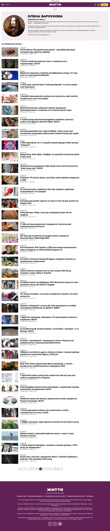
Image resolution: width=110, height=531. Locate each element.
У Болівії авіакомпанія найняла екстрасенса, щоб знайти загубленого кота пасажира (49, 97)
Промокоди (89, 496)
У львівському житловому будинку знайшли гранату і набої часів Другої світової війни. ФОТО (47, 120)
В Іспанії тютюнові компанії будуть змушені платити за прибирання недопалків (48, 260)
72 (50, 469)
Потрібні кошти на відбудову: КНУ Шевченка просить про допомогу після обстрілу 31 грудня (49, 283)
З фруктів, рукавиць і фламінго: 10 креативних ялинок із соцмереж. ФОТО (48, 318)
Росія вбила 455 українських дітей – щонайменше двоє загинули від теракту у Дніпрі (47, 50)
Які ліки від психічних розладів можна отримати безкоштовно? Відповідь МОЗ (44, 237)
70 (43, 469)
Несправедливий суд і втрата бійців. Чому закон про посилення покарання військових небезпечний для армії (49, 132)
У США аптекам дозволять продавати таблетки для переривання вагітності (45, 225)
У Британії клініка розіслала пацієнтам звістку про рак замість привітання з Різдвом (47, 376)
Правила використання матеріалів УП (55, 496)
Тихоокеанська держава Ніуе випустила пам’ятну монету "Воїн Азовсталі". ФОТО (49, 167)
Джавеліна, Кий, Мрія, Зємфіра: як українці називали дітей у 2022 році (49, 155)
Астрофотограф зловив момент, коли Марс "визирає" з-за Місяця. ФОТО (49, 330)
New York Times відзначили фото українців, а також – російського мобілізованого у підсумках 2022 (47, 364)
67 (34, 469)
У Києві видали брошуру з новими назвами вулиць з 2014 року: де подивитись (48, 446)
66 (30, 469)
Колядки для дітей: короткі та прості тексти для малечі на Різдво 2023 (49, 202)
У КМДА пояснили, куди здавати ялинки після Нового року (49, 422)
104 (55, 469)
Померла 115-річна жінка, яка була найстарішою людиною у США (49, 178)
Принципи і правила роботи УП (76, 496)
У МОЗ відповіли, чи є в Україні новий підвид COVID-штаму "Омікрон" (49, 143)
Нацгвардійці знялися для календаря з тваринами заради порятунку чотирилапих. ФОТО (49, 388)
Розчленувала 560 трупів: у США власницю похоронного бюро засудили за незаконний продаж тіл (48, 248)
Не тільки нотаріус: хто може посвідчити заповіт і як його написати (49, 295)
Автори (55, 9)
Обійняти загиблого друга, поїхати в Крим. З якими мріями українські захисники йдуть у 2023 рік (49, 353)
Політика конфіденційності (36, 496)
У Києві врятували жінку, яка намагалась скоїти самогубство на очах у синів (44, 411)
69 (40, 469)
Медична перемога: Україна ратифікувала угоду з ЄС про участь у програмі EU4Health (48, 74)
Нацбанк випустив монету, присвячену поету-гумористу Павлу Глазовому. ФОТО (48, 399)
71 (47, 469)
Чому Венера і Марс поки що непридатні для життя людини (46, 213)
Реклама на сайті (21, 496)
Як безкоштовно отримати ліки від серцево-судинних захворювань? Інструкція (47, 190)
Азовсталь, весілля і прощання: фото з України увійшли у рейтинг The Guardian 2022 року (48, 457)
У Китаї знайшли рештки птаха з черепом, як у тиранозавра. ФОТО (43, 62)
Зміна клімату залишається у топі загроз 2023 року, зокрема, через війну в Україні (45, 271)
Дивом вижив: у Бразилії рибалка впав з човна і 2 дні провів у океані (47, 434)
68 (37, 469)
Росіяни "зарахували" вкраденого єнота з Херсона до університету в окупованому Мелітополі (47, 341)
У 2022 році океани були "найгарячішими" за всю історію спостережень (48, 85)
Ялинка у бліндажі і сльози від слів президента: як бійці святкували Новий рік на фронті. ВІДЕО (48, 306)
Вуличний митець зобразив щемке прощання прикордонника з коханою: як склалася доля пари (45, 109)
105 (58, 469)
